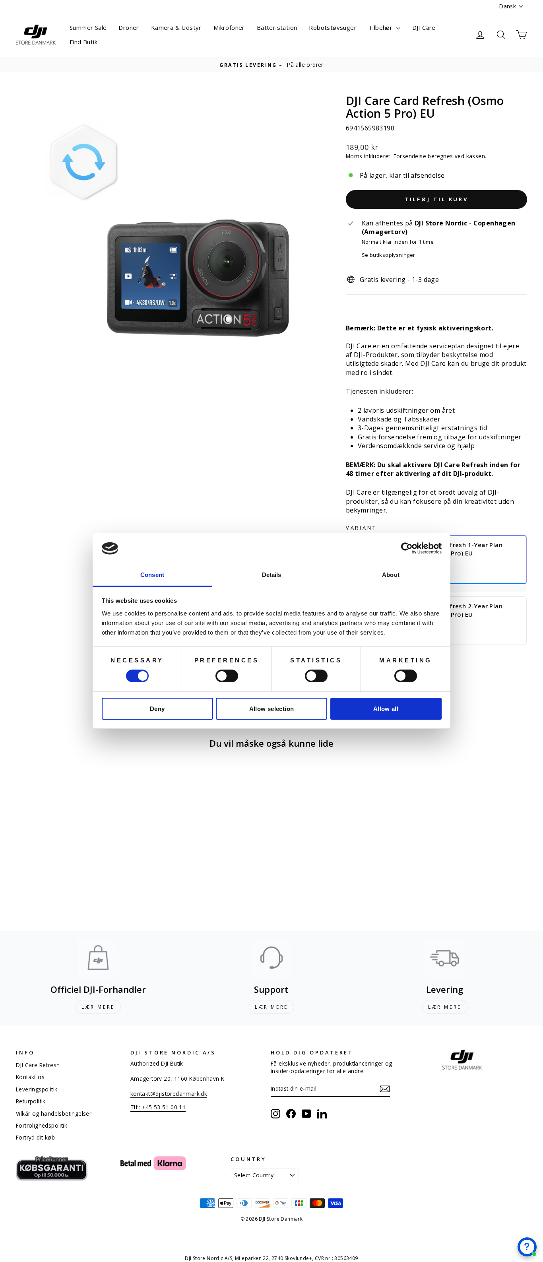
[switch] (226, 676)
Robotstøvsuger (333, 27)
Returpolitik (31, 1101)
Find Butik (83, 42)
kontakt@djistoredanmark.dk (168, 1093)
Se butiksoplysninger (388, 255)
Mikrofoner (229, 27)
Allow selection (271, 708)
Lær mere (98, 1007)
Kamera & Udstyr (176, 27)
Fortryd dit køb (35, 1137)
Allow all (385, 708)
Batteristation (277, 27)
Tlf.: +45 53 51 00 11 (158, 1107)
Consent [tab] (152, 574)
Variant (361, 527)
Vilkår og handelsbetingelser (53, 1113)
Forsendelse (410, 156)
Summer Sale (88, 27)
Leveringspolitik (36, 1089)
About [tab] (390, 574)
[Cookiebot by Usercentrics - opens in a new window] (407, 548)
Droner (128, 27)
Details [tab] (271, 574)
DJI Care (424, 27)
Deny (157, 708)
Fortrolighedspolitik (41, 1125)
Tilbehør (381, 27)
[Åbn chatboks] (527, 1246)
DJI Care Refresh (38, 1065)
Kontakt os (30, 1077)
